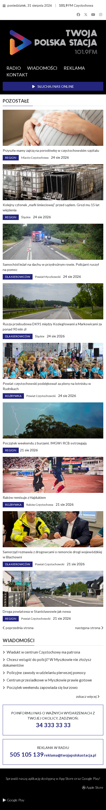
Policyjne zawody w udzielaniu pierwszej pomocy (46, 672)
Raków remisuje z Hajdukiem (24, 497)
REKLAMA (74, 68)
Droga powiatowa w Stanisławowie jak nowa (37, 611)
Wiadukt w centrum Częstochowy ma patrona (43, 652)
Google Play (15, 800)
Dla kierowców (17, 277)
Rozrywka (13, 396)
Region (10, 157)
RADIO (13, 68)
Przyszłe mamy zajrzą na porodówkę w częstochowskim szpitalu (51, 150)
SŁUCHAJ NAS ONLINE (55, 86)
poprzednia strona (19, 628)
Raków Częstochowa (39, 504)
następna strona (88, 628)
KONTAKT (17, 74)
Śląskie (26, 217)
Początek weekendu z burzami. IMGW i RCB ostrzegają (45, 443)
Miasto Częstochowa (35, 157)
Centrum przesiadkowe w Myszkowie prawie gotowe (49, 680)
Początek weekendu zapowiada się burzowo (42, 687)
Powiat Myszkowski (48, 277)
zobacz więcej (86, 696)
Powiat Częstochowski (41, 396)
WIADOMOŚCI (42, 68)
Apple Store (94, 787)
